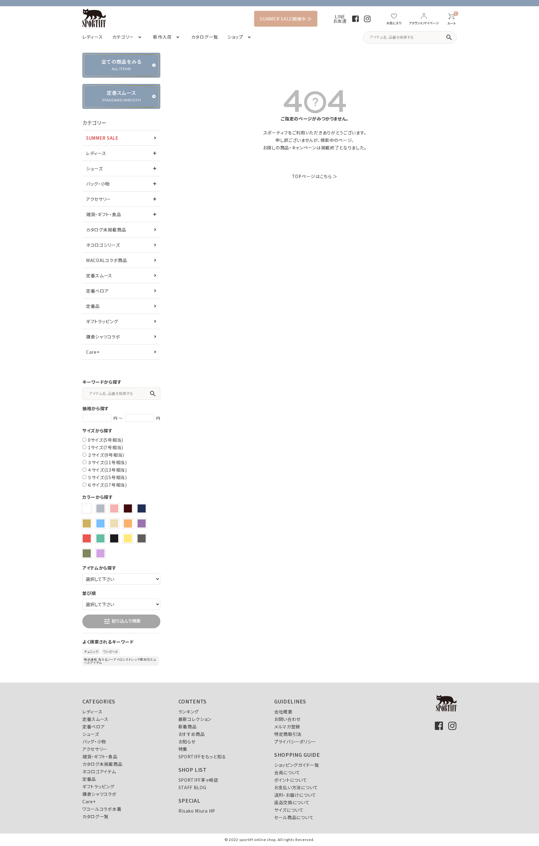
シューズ (94, 168)
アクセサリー (98, 199)
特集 (182, 749)
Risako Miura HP (197, 811)
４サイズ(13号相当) (107, 470)
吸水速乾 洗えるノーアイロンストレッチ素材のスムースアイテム (120, 661)
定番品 (93, 306)
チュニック (91, 651)
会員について (287, 772)
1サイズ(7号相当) (105, 447)
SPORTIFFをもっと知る (202, 756)
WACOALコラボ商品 (106, 260)
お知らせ (187, 741)
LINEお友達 (340, 18)
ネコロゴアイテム (99, 771)
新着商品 (187, 726)
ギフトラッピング (102, 321)
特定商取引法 (288, 734)
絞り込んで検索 (122, 621)
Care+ (93, 352)
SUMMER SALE (102, 138)
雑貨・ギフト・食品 (103, 214)
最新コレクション (195, 719)
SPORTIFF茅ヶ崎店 (198, 780)
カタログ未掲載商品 (106, 229)
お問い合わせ (287, 719)
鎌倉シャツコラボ (103, 336)
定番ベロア (97, 291)
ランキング (188, 711)
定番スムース (99, 275)
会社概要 (283, 711)
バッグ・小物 (98, 184)
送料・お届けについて (295, 795)
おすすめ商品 (191, 734)
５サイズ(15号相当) (107, 477)
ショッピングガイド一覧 (296, 765)
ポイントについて (290, 780)
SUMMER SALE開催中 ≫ (286, 19)
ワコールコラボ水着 (101, 809)
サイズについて (289, 810)
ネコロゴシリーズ (103, 245)
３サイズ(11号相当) (107, 462)
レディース (96, 153)
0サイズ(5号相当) (105, 440)
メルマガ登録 (287, 726)
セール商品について (293, 817)
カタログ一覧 (95, 816)
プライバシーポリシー (295, 741)
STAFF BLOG (192, 787)
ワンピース (111, 651)
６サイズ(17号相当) (107, 485)
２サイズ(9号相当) (106, 455)
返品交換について (292, 802)
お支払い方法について (296, 787)
